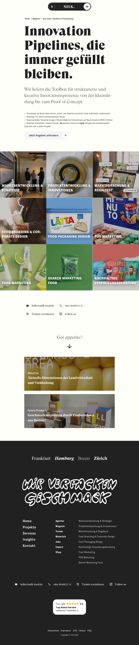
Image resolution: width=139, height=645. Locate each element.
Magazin (36, 19)
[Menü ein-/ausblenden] (87, 6)
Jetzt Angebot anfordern (43, 135)
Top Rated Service (66, 607)
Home (27, 19)
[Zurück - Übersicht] (52, 6)
